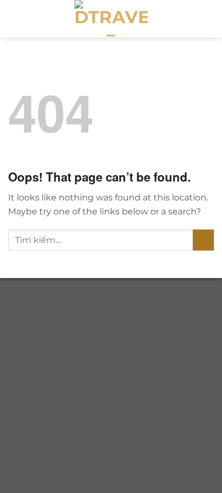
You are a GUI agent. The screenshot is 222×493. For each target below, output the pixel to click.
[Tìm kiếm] (189, 19)
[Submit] (203, 240)
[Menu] (207, 18)
